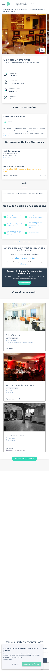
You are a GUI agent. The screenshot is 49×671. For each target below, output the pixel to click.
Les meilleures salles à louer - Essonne (14, 216)
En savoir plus (7, 659)
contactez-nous (24, 264)
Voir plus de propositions (24, 459)
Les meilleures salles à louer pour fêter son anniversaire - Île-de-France (35, 224)
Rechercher (24, 283)
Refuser (15, 664)
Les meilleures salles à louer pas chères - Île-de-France (15, 233)
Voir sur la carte (9, 158)
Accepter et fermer (31, 664)
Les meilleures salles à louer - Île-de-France (35, 216)
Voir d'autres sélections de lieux (24, 242)
